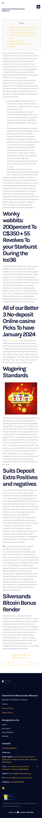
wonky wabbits (14, 340)
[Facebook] (3, 788)
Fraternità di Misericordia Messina (13, 10)
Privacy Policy (7, 708)
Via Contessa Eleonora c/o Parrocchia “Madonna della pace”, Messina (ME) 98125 (19, 759)
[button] (38, 6)
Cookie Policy (7, 712)
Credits (5, 704)
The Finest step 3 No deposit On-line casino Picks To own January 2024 (22, 35)
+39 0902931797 (17, 782)
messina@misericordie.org (19, 773)
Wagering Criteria (16, 41)
